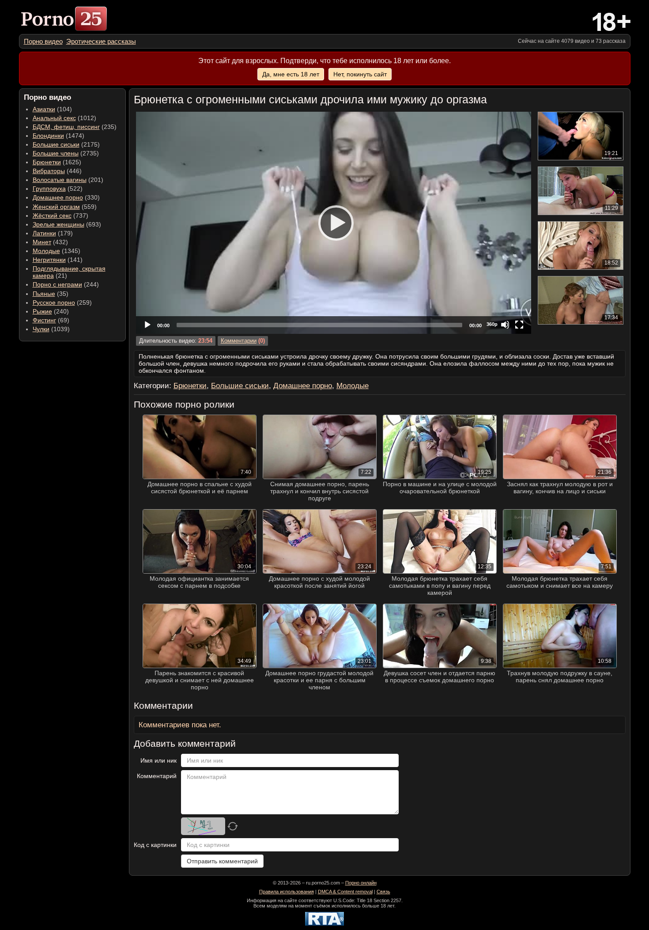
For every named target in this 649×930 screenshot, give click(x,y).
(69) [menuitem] (51, 320)
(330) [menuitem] (66, 197)
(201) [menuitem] (68, 179)
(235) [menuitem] (75, 126)
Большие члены (56, 153)
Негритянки (49, 259)
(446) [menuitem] (57, 170)
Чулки (41, 329)
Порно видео (43, 41)
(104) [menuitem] (52, 109)
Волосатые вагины (60, 179)
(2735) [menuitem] (66, 153)
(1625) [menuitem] (57, 162)
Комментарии (239, 341)
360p (492, 324)
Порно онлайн (361, 882)
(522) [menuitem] (58, 188)
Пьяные (44, 293)
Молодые (46, 250)
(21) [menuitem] (69, 272)
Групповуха (49, 188)
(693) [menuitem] (67, 224)
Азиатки (44, 109)
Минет (42, 242)
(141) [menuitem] (58, 259)
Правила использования (286, 891)
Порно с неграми (57, 284)
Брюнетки (47, 162)
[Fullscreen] (519, 325)
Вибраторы (49, 170)
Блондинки (48, 135)
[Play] (333, 222)
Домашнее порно (58, 197)
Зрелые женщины (58, 224)
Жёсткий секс (52, 215)
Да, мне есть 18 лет (290, 74)
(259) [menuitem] (62, 302)
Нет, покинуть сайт (360, 74)
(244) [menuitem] (66, 284)
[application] (333, 223)
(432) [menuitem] (50, 242)
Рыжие (42, 311)
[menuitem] (43, 41)
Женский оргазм (56, 206)
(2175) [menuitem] (66, 144)
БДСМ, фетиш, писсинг (66, 126)
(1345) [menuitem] (56, 250)
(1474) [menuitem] (58, 135)
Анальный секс (54, 117)
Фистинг (44, 320)
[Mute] (505, 325)
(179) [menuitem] (53, 233)
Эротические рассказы (101, 41)
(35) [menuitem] (50, 293)
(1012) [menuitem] (64, 117)
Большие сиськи (56, 144)
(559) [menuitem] (65, 206)
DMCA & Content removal (345, 891)
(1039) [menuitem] (51, 329)
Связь (383, 891)
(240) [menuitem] (51, 311)
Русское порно (54, 302)
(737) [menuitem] (60, 215)
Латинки (44, 233)
